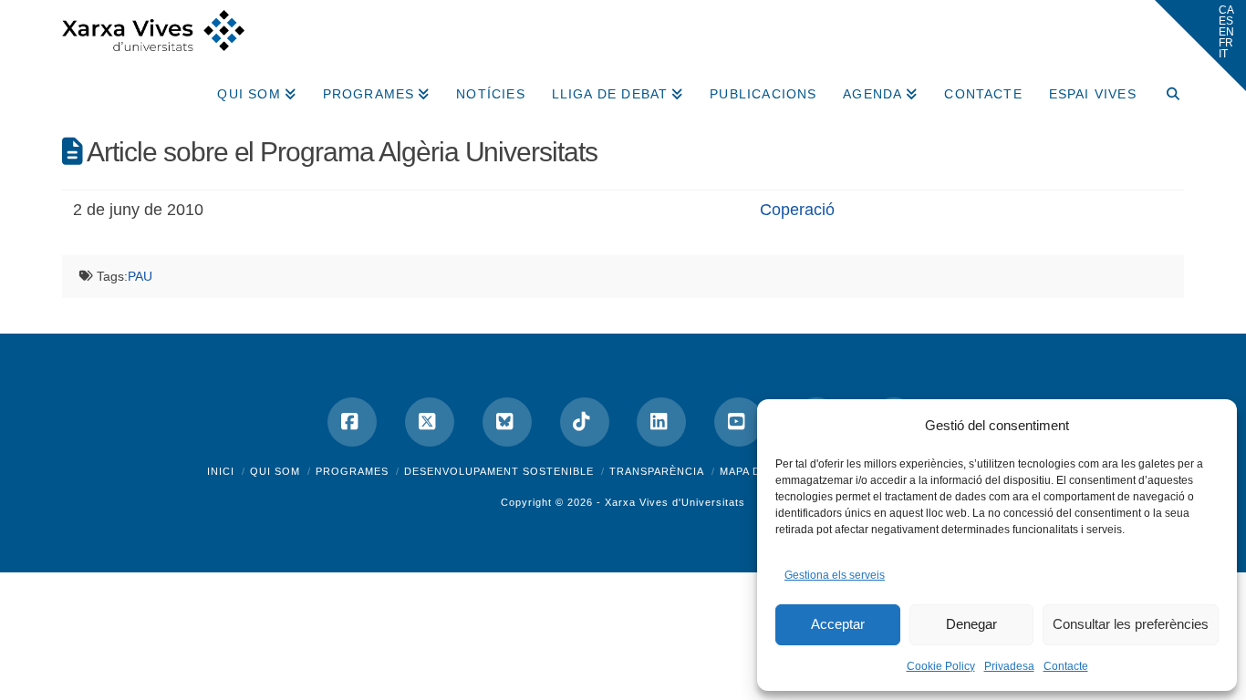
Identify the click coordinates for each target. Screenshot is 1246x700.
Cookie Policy (941, 666)
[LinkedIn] (661, 422)
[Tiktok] (584, 422)
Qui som (275, 471)
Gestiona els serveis (834, 575)
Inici (220, 471)
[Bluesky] (507, 422)
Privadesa (1009, 666)
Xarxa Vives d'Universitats (675, 502)
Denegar (971, 624)
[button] (1200, 45)
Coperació (797, 210)
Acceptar (838, 624)
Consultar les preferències (1131, 624)
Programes (352, 471)
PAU (140, 276)
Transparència (656, 471)
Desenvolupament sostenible (499, 471)
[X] (429, 422)
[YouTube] (738, 422)
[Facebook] (352, 422)
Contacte (1066, 666)
